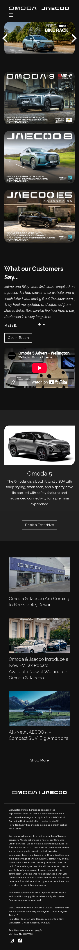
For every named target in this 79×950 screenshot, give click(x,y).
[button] (39, 324)
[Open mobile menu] (11, 15)
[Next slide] (73, 38)
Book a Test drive (39, 525)
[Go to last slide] (5, 38)
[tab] (24, 49)
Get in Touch (18, 338)
